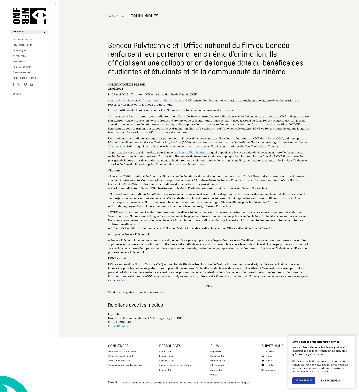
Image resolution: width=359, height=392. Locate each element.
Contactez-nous (166, 356)
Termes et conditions (204, 382)
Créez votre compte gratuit (120, 356)
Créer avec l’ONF (167, 360)
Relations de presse (23, 45)
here (162, 292)
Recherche (18, 32)
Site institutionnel (169, 382)
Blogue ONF (215, 351)
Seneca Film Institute (193, 152)
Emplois (246, 382)
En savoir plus (331, 380)
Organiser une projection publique (175, 365)
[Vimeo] (25, 85)
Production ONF (217, 356)
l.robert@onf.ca (118, 326)
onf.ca (121, 280)
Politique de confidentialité (228, 382)
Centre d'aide (165, 351)
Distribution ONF (218, 360)
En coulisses (19, 56)
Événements (19, 62)
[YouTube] (31, 85)
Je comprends (303, 380)
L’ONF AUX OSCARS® (22, 67)
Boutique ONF (165, 370)
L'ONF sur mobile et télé (119, 360)
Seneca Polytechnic (121, 100)
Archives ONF (216, 370)
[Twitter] (19, 85)
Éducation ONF (217, 365)
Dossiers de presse (22, 40)
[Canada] (112, 383)
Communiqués (19, 51)
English (17, 94)
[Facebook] (13, 85)
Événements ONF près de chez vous (125, 365)
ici (134, 292)
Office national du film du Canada (161, 100)
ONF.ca (213, 375)
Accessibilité (186, 382)
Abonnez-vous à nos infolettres (123, 351)
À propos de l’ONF (21, 73)
